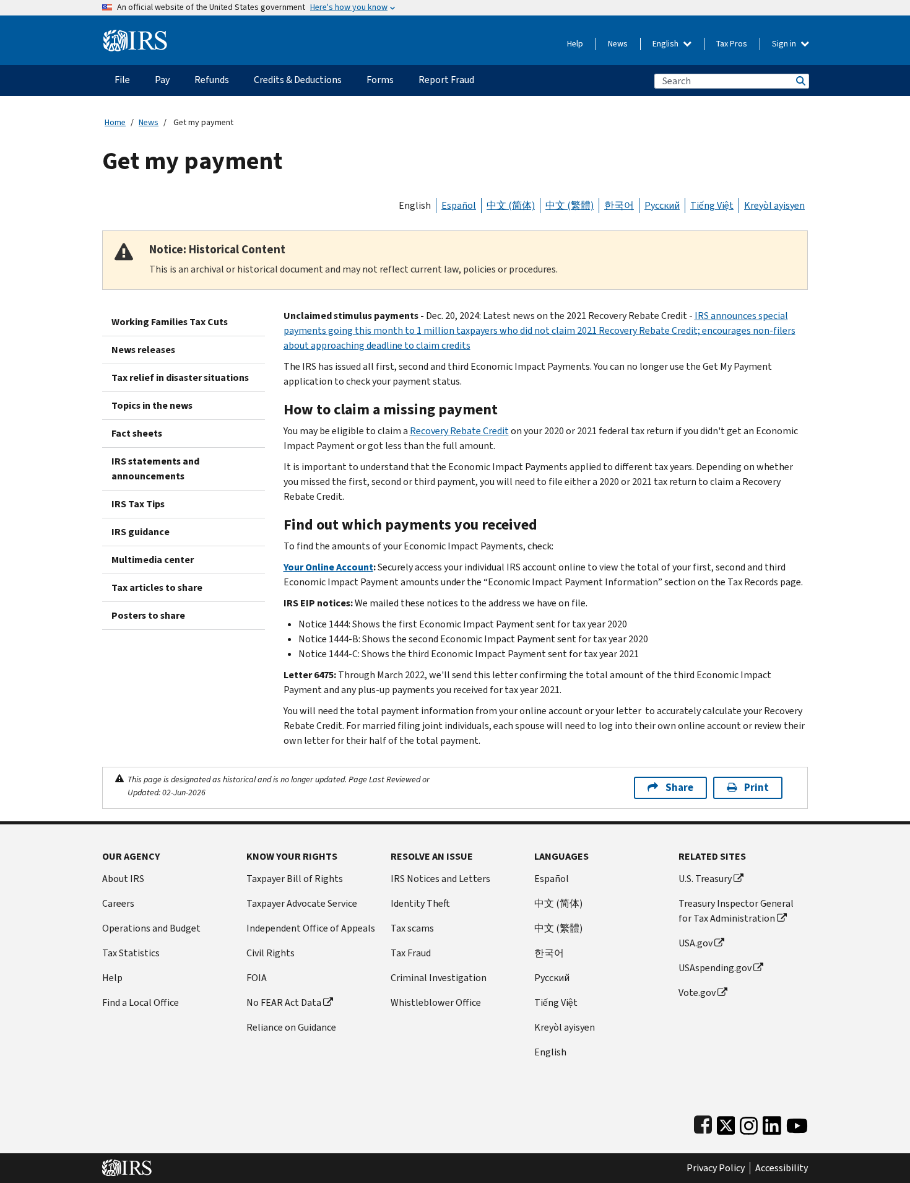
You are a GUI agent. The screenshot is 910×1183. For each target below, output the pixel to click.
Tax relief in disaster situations (180, 377)
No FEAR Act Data (283, 1002)
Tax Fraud (411, 952)
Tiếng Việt (712, 205)
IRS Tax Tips (138, 503)
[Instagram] (749, 1123)
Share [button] (679, 787)
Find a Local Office (140, 1002)
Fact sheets (136, 433)
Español (458, 205)
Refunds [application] (211, 79)
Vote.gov (697, 992)
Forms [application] (380, 79)
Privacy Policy (716, 1168)
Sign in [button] (785, 44)
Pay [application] (162, 79)
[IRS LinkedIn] (772, 1123)
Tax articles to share (156, 587)
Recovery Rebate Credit (459, 430)
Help (575, 44)
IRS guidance (140, 531)
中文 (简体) (511, 205)
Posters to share (148, 615)
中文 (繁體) (569, 205)
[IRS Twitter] (726, 1123)
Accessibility (781, 1168)
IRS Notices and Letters (440, 878)
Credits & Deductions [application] (298, 79)
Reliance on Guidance (291, 1027)
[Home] (135, 35)
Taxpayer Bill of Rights (294, 878)
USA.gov (695, 942)
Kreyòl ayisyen (774, 205)
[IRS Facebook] (703, 1123)
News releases (143, 349)
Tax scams (412, 928)
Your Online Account (328, 567)
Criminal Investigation (439, 977)
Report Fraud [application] (446, 79)
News (618, 44)
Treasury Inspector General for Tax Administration (736, 911)
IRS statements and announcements (155, 468)
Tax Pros (731, 44)
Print (756, 787)
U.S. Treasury (705, 878)
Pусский (552, 977)
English (666, 44)
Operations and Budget (151, 928)
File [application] (122, 79)
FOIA (256, 977)
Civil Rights (270, 952)
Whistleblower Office (436, 1002)
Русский (662, 205)
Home (115, 122)
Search (800, 81)
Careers (118, 903)
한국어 (619, 205)
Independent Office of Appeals (310, 928)
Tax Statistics (131, 952)
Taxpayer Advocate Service (301, 903)
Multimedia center (152, 559)
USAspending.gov (715, 967)
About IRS (123, 878)
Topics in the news (152, 405)
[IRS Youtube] (797, 1123)
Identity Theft (420, 903)
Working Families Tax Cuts (169, 321)
